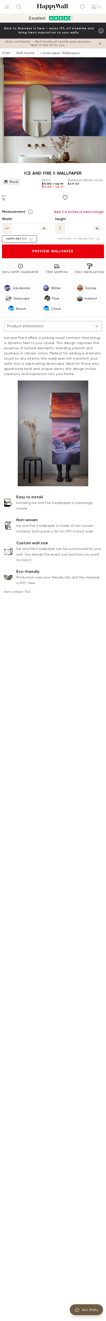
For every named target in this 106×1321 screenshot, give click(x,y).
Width (7, 219)
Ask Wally (90, 1310)
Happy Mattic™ (17, 238)
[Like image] (65, 197)
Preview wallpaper (53, 251)
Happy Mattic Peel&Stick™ (76, 238)
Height (60, 219)
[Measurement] (30, 212)
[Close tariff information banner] (100, 43)
